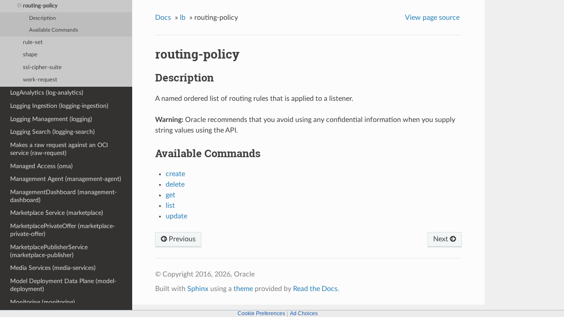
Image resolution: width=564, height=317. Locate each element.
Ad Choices (304, 313)
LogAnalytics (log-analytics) (46, 92)
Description (42, 18)
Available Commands (53, 30)
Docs (163, 17)
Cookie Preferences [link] (261, 313)
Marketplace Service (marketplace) (56, 213)
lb (183, 17)
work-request (40, 80)
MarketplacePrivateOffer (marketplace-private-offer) (62, 230)
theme (243, 288)
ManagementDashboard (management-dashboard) (63, 196)
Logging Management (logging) (51, 119)
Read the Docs (315, 288)
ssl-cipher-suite (42, 67)
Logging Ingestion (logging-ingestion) (59, 106)
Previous (181, 239)
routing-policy (40, 6)
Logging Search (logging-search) (52, 132)
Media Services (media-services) (53, 268)
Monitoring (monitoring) (42, 302)
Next (441, 239)
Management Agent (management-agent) (65, 179)
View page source (432, 17)
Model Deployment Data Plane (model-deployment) (63, 285)
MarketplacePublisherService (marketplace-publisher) (49, 251)
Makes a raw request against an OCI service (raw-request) (59, 149)
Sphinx (197, 288)
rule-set (33, 42)
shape (30, 55)
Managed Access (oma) (41, 166)
